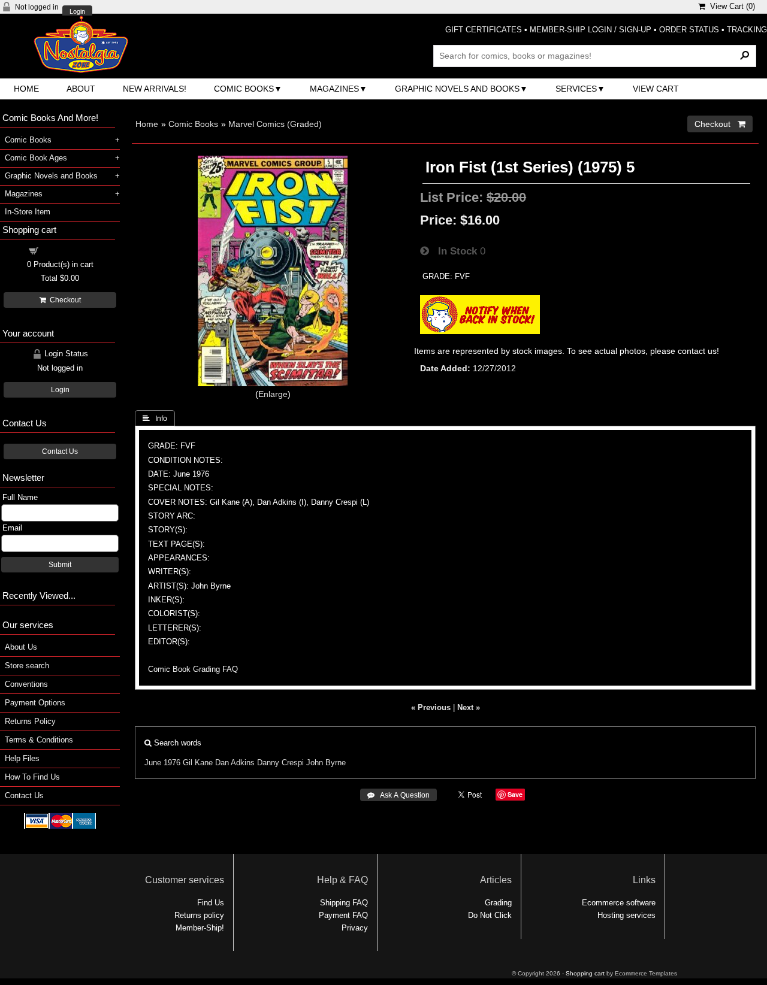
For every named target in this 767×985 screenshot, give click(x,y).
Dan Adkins (235, 762)
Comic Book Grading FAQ (193, 669)
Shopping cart (67, 250)
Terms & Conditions (39, 739)
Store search (27, 665)
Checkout (63, 300)
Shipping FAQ (344, 902)
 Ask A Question (398, 795)
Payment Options (35, 702)
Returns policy (199, 915)
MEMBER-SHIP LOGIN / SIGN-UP (590, 29)
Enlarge (273, 394)
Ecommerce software (619, 902)
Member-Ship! (200, 927)
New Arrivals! (154, 88)
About (81, 88)
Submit (60, 564)
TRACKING (747, 29)
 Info (155, 418)
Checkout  (719, 124)
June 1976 (162, 762)
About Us (21, 646)
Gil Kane (198, 762)
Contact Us (60, 451)
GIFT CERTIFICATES (483, 29)
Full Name (20, 497)
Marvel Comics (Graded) (275, 124)
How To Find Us (32, 776)
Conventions (26, 684)
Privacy (355, 927)
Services (576, 88)
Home (26, 88)
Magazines (334, 88)
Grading (498, 902)
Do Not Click (490, 915)
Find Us (210, 902)
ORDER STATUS (689, 29)
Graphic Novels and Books (457, 88)
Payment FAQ (343, 915)
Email (12, 527)
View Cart (656, 88)
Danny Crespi (280, 762)
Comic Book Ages (36, 157)
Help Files (22, 758)
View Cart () (730, 6)
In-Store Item (27, 211)
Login (77, 11)
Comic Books (244, 88)
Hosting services (626, 915)
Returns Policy (30, 721)
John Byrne (326, 762)
